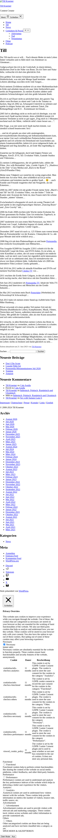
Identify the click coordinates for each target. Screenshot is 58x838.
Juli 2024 (10, 449)
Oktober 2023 (12, 467)
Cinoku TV (27, 271)
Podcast (9, 43)
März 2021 (10, 529)
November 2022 (13, 484)
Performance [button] (8, 774)
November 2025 (13, 437)
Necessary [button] (7, 642)
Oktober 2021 (12, 514)
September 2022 (13, 489)
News (8, 27)
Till (7, 25)
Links (42, 402)
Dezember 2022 (13, 482)
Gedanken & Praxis (14, 31)
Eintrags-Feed (12, 556)
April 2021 (10, 527)
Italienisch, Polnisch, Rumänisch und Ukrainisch (34, 395)
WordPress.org (12, 561)
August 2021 (11, 517)
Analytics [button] (7, 787)
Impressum (5, 402)
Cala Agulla (25, 385)
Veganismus (16, 38)
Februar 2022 (12, 507)
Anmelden (10, 553)
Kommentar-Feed (13, 558)
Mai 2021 (10, 524)
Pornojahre (36, 292)
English (49, 402)
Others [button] (6, 818)
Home (8, 22)
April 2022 (10, 502)
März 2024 (10, 454)
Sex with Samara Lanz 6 (31, 398)
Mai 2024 (10, 452)
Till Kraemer (5, 6)
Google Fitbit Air (13, 366)
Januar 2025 (11, 444)
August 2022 (11, 492)
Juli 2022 (10, 494)
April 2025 (10, 439)
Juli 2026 (10, 421)
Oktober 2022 (12, 487)
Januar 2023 (11, 479)
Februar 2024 (12, 457)
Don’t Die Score (13, 363)
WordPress (23, 591)
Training (9, 371)
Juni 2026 (10, 424)
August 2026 (11, 419)
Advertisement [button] (9, 803)
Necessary (10, 644)
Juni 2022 (10, 497)
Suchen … (4, 351)
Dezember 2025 (13, 434)
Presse (26, 402)
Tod (13, 36)
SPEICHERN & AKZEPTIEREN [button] (18, 831)
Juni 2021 (10, 522)
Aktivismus (16, 33)
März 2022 (10, 504)
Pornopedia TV (32, 283)
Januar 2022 (11, 509)
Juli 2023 (10, 472)
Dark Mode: (6, 836)
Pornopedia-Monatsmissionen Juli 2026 (23, 368)
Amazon (9, 373)
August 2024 (11, 447)
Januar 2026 (11, 432)
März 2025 (10, 442)
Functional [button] (7, 762)
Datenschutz (16, 402)
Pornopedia (51, 241)
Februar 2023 (12, 477)
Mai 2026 (10, 426)
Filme (8, 41)
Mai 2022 (10, 499)
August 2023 (11, 469)
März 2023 (10, 474)
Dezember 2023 (13, 462)
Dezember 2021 (13, 512)
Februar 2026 (12, 429)
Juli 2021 (10, 519)
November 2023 (13, 464)
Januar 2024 (11, 459)
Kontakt (34, 402)
